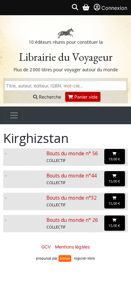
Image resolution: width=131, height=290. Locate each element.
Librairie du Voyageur (66, 57)
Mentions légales (72, 246)
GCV (46, 246)
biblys (65, 258)
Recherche (49, 97)
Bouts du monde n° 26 (72, 220)
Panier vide (85, 97)
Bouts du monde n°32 (71, 198)
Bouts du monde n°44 (71, 175)
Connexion (114, 8)
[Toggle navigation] (14, 115)
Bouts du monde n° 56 (72, 153)
